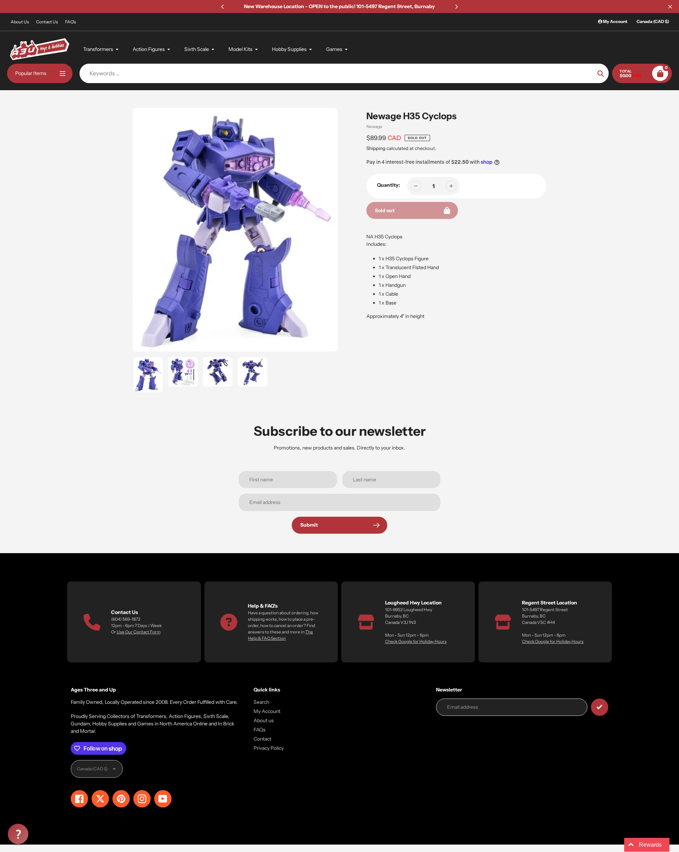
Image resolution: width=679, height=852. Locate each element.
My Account (267, 711)
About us (264, 720)
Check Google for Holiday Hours (416, 641)
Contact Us (47, 21)
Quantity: (388, 185)
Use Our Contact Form (139, 631)
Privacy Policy (269, 748)
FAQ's (70, 21)
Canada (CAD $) (653, 21)
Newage (374, 126)
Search (261, 702)
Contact (262, 739)
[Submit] (599, 707)
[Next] (456, 6)
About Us (20, 21)
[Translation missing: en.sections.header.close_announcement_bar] (670, 6)
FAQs (260, 729)
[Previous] (222, 6)
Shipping (375, 148)
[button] (18, 834)
